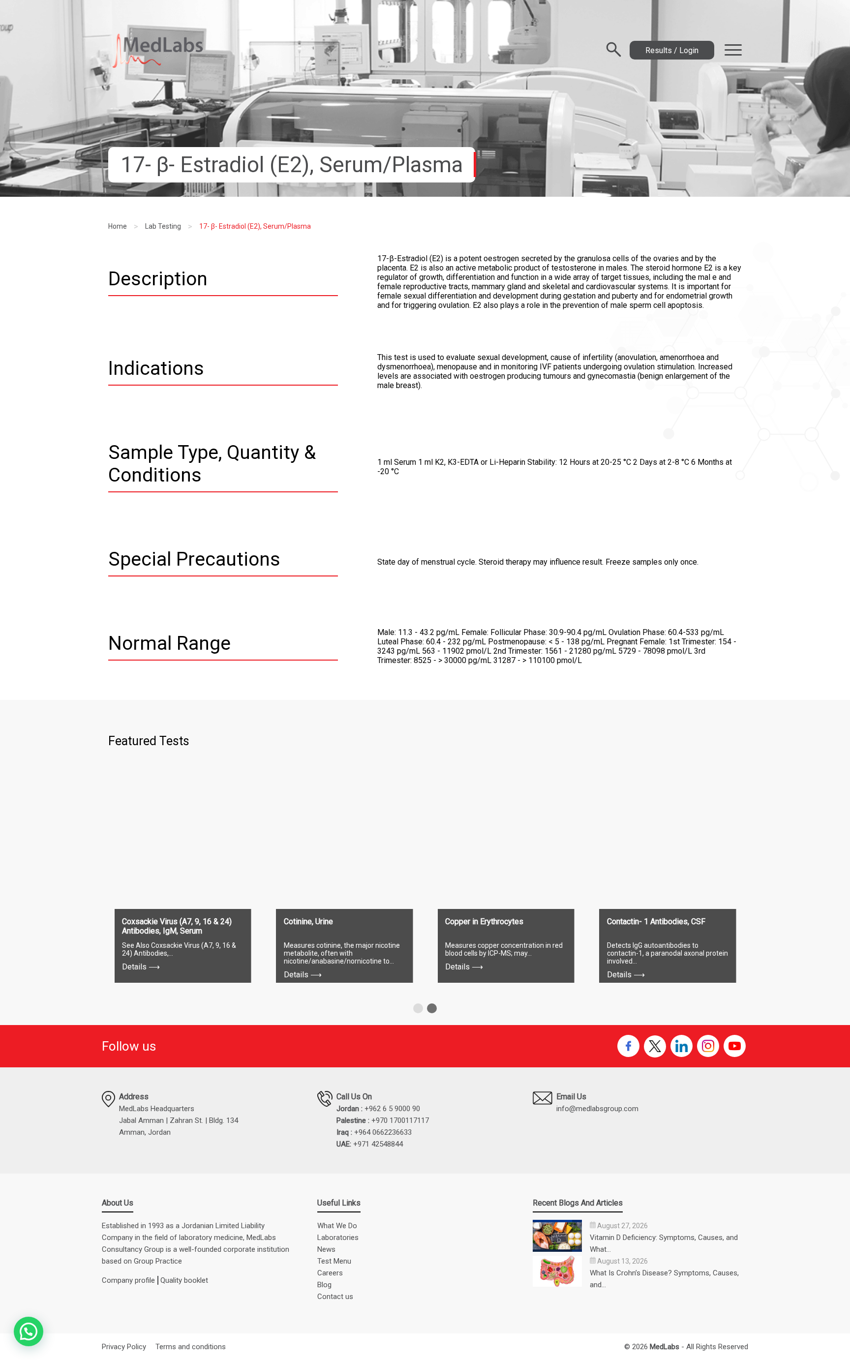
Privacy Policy (124, 1346)
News (326, 1249)
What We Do (337, 1225)
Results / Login (671, 50)
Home (117, 226)
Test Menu (334, 1261)
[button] (418, 1008)
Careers (330, 1273)
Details (141, 966)
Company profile (128, 1280)
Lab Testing (163, 226)
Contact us (335, 1296)
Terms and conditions (190, 1346)
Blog (324, 1284)
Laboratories (338, 1237)
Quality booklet (184, 1280)
